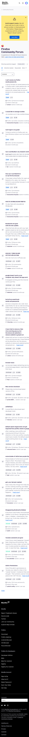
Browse (15, 417)
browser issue (9, 362)
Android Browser (6, 640)
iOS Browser (5, 643)
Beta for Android (6, 661)
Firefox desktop (6, 637)
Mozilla (5, 602)
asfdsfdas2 (8, 406)
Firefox (9, 100)
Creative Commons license (12, 718)
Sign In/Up (4, 676)
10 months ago (19, 355)
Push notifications (18, 351)
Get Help (4, 688)
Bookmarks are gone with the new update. (12, 224)
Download (4, 634)
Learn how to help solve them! (14, 57)
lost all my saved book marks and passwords (12, 300)
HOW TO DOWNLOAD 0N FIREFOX (15, 201)
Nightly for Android (7, 667)
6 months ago (19, 268)
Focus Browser (6, 645)
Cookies (15, 121)
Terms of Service (6, 726)
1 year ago (22, 399)
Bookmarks (16, 527)
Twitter (3, 619)
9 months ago (21, 322)
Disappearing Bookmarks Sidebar (15, 510)
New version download (12, 386)
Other (14, 473)
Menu (23, 3)
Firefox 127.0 (21, 64)
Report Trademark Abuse (9, 613)
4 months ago (20, 246)
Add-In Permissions (11, 565)
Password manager (18, 100)
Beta (2, 658)
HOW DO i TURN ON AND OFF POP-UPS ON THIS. (12, 254)
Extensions (16, 190)
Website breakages (18, 554)
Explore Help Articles (8, 624)
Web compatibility (18, 142)
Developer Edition (7, 655)
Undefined (16, 163)
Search (19, 3)
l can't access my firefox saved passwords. (12, 81)
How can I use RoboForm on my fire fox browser (13, 174)
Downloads (16, 212)
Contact (3, 734)
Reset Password (6, 682)
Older (3, 590)
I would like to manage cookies (15, 111)
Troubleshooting (17, 499)
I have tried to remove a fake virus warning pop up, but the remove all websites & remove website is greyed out (14, 332)
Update (15, 397)
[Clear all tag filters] (27, 64)
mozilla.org (4, 723)
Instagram (7, 705)
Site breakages (17, 288)
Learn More (14, 37)
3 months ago (17, 167)
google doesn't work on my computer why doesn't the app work (16, 276)
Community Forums (8, 9)
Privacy (3, 729)
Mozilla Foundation (14, 711)
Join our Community (7, 622)
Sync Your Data (6, 685)
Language (4, 697)
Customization (17, 264)
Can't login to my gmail (12, 130)
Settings (15, 447)
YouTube (4, 705)
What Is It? (4, 679)
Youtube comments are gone (14, 538)
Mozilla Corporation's (11, 709)
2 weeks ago (18, 104)
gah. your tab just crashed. (13, 482)
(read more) (24, 236)
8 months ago (20, 292)
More (23, 68)
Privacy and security (19, 582)
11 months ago (18, 379)
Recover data (17, 242)
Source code (5, 616)
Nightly (3, 664)
